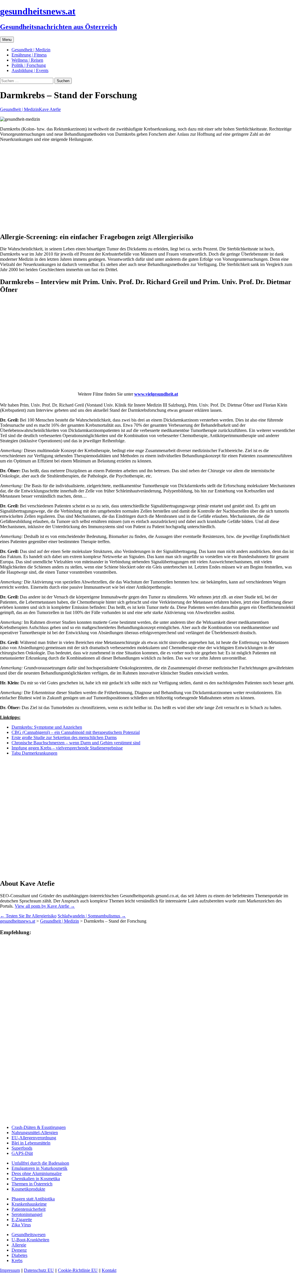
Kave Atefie (50, 109)
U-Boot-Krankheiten (30, 1239)
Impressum (10, 1270)
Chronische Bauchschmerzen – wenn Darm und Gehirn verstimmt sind (76, 742)
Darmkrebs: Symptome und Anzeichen (47, 727)
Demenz (19, 1250)
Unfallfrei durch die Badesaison (40, 1163)
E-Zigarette (22, 1219)
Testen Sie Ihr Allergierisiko (28, 915)
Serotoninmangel (27, 1214)
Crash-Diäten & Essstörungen (39, 1127)
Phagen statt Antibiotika (33, 1198)
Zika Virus (21, 1224)
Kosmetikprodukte (28, 1189)
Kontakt (109, 1270)
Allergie (19, 1244)
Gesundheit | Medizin (31, 49)
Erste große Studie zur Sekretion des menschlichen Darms (64, 737)
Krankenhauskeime (29, 1204)
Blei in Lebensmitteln (31, 1142)
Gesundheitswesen (29, 1234)
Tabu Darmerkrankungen (34, 753)
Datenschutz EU (39, 1270)
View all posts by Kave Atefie (45, 906)
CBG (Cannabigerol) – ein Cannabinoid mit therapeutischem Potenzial (76, 732)
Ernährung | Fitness (29, 54)
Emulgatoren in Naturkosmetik (39, 1168)
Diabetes (19, 1255)
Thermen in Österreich (32, 1183)
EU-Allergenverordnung (34, 1137)
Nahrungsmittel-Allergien (35, 1132)
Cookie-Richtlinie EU (78, 1270)
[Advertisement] (147, 187)
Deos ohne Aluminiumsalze (37, 1173)
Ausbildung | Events (30, 70)
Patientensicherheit (29, 1209)
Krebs (17, 1260)
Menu (7, 39)
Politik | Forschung (29, 65)
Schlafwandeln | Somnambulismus (92, 915)
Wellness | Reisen (27, 60)
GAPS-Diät (22, 1153)
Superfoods (22, 1148)
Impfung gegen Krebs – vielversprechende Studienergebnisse (67, 747)
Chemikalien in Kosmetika (36, 1178)
